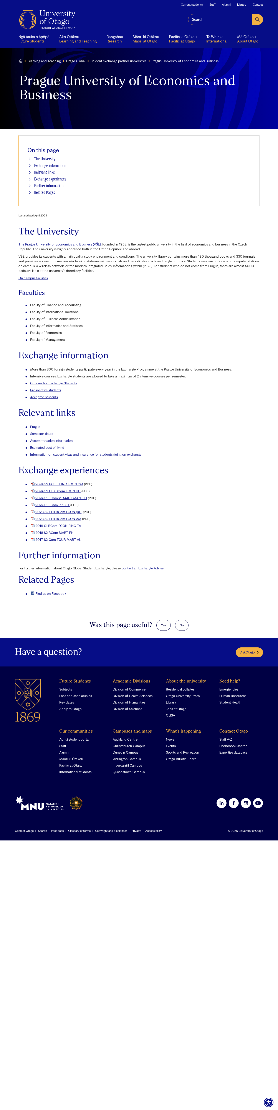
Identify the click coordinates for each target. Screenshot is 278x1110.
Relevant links (44, 172)
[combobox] (220, 19)
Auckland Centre (125, 739)
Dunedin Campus (125, 752)
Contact (258, 4)
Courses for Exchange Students (53, 383)
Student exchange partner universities (118, 61)
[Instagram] (246, 803)
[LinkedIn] (222, 803)
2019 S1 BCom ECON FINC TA (58, 525)
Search (42, 830)
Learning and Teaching (44, 61)
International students (75, 772)
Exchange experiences (50, 179)
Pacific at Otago (71, 765)
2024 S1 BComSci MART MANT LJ (61, 498)
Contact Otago (233, 731)
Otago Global (75, 61)
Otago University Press (183, 695)
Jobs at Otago (176, 708)
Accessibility (153, 830)
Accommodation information (51, 440)
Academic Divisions (131, 681)
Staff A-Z (225, 739)
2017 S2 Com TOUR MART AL (58, 539)
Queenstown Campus (129, 772)
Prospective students (45, 390)
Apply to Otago (70, 708)
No (182, 625)
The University (44, 159)
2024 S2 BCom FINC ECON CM (59, 484)
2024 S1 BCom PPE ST (52, 505)
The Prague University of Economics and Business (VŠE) (59, 244)
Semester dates (41, 433)
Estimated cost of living (47, 447)
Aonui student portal (74, 739)
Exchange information (50, 165)
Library (241, 4)
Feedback (57, 830)
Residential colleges (180, 689)
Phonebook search (233, 746)
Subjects (65, 689)
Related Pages (44, 192)
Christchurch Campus (129, 746)
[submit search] (257, 19)
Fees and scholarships (75, 695)
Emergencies (228, 689)
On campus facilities (33, 278)
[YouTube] (258, 803)
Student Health (230, 702)
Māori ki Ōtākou (71, 759)
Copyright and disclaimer (111, 830)
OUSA (170, 715)
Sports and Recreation (182, 752)
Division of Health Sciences (132, 695)
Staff (212, 4)
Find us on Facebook (50, 593)
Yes (163, 625)
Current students (192, 4)
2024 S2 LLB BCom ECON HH (58, 491)
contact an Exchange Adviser (143, 568)
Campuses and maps (132, 731)
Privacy (136, 830)
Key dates (66, 702)
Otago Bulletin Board (181, 759)
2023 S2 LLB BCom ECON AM (58, 518)
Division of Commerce (129, 689)
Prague (35, 426)
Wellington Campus (127, 759)
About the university (186, 681)
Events (171, 746)
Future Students (75, 681)
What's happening (183, 731)
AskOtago (247, 652)
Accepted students (44, 397)
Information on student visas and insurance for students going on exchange (85, 454)
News (170, 739)
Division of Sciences (127, 708)
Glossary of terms (79, 830)
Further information (48, 186)
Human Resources (232, 695)
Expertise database (233, 752)
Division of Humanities (129, 702)
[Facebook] (234, 803)
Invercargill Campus (127, 765)
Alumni (226, 4)
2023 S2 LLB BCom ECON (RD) (58, 512)
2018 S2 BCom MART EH (54, 532)
